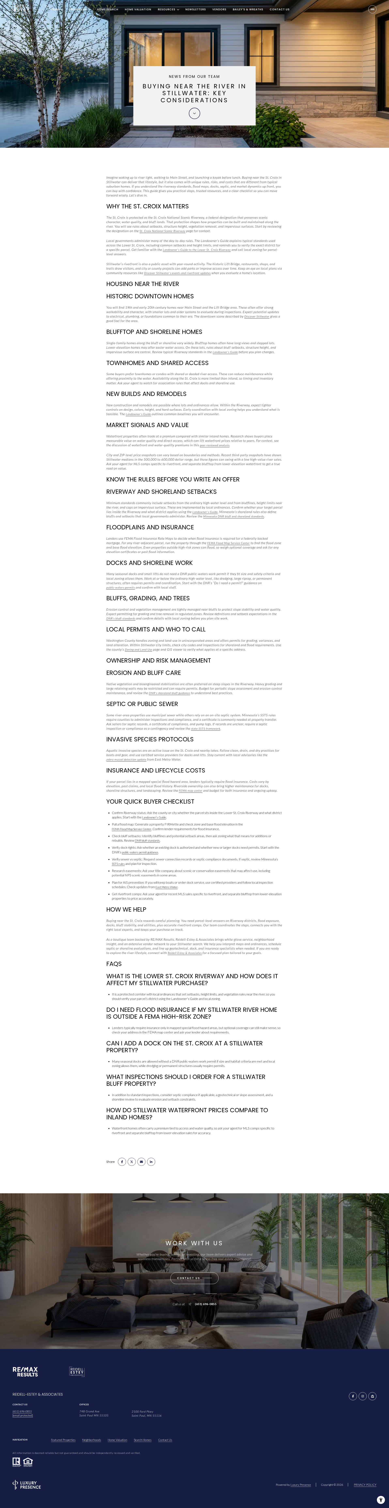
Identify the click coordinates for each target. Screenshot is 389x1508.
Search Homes (143, 1440)
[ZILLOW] (372, 1396)
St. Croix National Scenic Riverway (162, 231)
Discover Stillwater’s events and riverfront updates (177, 273)
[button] (194, 1278)
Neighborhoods (91, 1440)
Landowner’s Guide (225, 352)
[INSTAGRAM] (363, 1396)
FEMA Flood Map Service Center (228, 543)
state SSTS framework (205, 728)
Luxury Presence (301, 1484)
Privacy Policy (365, 1484)
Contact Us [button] (165, 1440)
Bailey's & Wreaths (248, 9)
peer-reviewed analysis (214, 445)
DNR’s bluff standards (120, 618)
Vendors (219, 9)
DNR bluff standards (147, 840)
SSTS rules (118, 863)
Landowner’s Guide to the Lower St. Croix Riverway (197, 249)
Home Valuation (138, 9)
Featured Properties (63, 1440)
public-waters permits (120, 587)
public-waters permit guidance (140, 852)
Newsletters (195, 9)
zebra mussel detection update (126, 759)
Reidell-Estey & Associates (185, 953)
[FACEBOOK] (353, 1396)
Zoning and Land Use (138, 649)
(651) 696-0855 (205, 1304)
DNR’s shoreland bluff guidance (169, 693)
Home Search (107, 9)
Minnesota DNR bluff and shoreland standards (233, 516)
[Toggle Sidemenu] (372, 9)
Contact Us (280, 9)
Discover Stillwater (256, 316)
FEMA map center (190, 790)
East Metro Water (167, 887)
